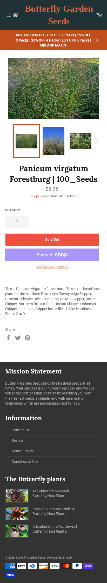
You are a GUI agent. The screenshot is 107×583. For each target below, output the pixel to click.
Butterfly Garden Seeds (59, 15)
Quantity (12, 210)
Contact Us (21, 430)
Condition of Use (25, 461)
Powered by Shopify (59, 557)
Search (17, 440)
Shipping (36, 196)
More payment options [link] (52, 267)
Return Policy (22, 451)
